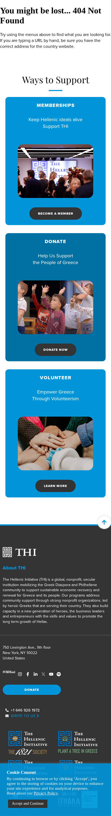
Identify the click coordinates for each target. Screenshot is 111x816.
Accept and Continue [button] (28, 803)
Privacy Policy (46, 793)
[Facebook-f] (28, 674)
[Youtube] (51, 674)
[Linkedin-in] (36, 674)
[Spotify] (59, 674)
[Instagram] (20, 674)
